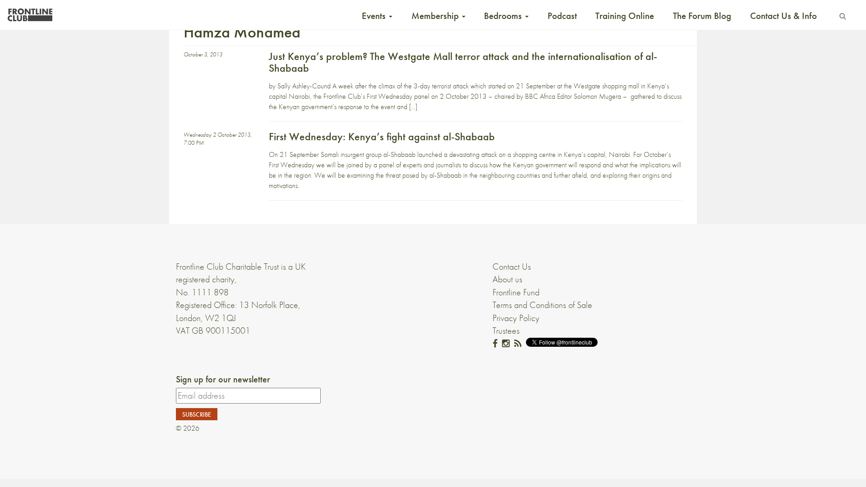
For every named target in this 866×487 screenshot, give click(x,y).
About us (507, 279)
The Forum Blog (702, 16)
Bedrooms (504, 16)
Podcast (562, 16)
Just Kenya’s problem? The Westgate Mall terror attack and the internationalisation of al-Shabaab (463, 62)
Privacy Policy (516, 318)
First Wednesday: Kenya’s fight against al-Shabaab (382, 136)
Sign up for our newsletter (223, 379)
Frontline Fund (516, 292)
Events (375, 16)
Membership (436, 16)
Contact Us (512, 266)
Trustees (506, 330)
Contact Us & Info (783, 16)
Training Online (624, 16)
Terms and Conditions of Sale (542, 305)
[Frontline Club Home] (29, 12)
